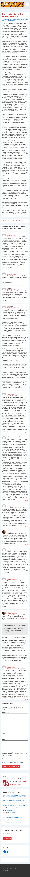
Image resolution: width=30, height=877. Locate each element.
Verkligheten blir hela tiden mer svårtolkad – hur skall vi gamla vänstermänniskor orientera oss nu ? (13, 800)
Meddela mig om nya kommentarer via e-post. (15, 758)
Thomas (5, 817)
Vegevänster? (15, 807)
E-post (4, 739)
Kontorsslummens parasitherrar (18, 814)
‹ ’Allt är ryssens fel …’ (8, 220)
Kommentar (5, 712)
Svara (26, 268)
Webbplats (5, 745)
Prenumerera (7, 838)
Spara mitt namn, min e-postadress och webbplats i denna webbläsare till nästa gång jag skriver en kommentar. (14, 753)
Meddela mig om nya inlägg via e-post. (14, 762)
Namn (3, 733)
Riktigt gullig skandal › (22, 220)
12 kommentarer (11, 20)
